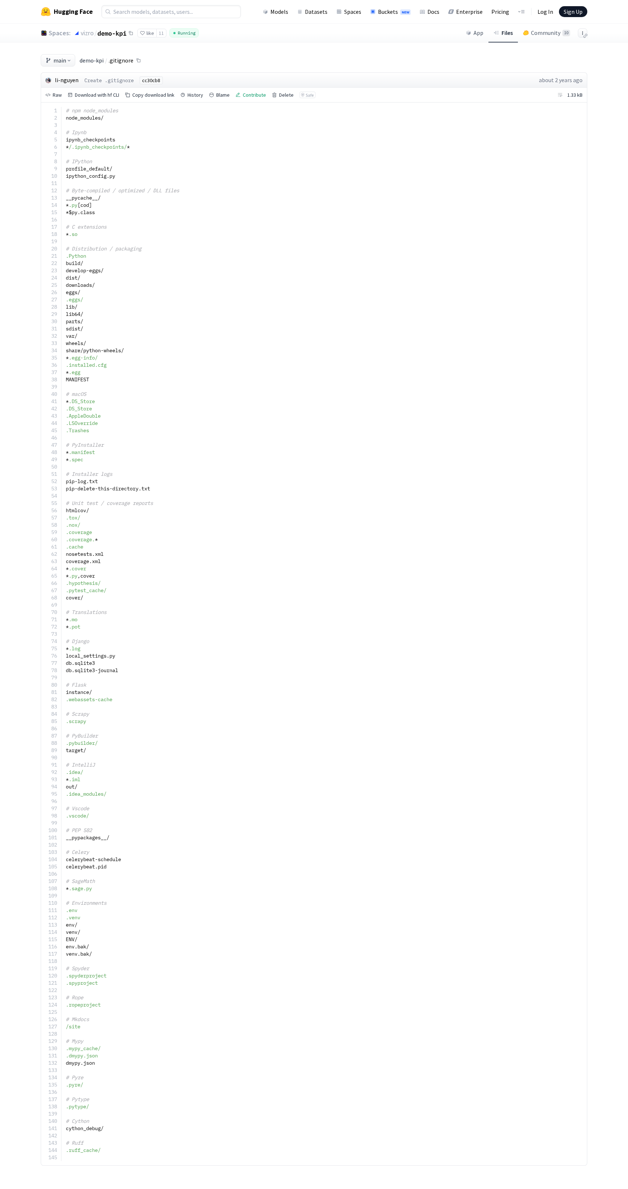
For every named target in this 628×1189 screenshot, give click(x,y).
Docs (433, 11)
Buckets (393, 11)
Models (279, 11)
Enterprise (469, 11)
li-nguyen (66, 80)
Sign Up (573, 11)
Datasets (316, 11)
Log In (545, 11)
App (478, 32)
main (59, 60)
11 (161, 33)
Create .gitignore (109, 80)
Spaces (352, 11)
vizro (87, 33)
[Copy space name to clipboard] (131, 33)
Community (549, 32)
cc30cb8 (151, 80)
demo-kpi (111, 33)
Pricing (500, 11)
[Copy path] (138, 60)
